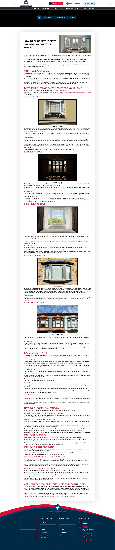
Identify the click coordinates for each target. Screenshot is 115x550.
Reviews (62, 529)
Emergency (44, 532)
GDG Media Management (58, 544)
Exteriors (55, 8)
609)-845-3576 (56, 496)
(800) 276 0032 (57, 3)
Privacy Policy (66, 544)
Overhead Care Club (67, 8)
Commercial (45, 8)
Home (61, 522)
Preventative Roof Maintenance (45, 536)
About (77, 8)
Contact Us (63, 532)
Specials (84, 8)
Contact (91, 8)
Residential (35, 8)
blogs (46, 17)
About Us (62, 526)
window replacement (31, 493)
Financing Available (74, 3)
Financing (62, 536)
